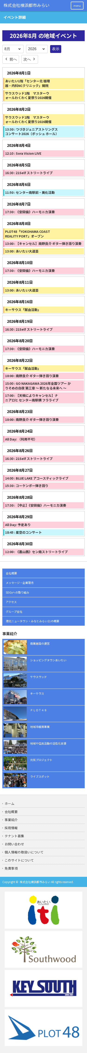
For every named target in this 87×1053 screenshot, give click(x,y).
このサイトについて (19, 860)
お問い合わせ (14, 844)
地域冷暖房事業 (40, 727)
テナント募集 (14, 835)
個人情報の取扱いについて (24, 852)
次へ (27, 59)
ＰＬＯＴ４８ (38, 710)
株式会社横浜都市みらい (35, 882)
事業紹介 (11, 819)
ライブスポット (40, 776)
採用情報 (11, 827)
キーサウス (37, 693)
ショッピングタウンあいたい (48, 660)
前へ (13, 59)
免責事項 (11, 868)
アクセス (11, 602)
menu (77, 5)
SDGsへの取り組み (17, 592)
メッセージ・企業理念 (20, 583)
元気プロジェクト (41, 760)
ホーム (9, 803)
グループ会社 (14, 611)
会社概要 (11, 573)
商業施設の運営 (40, 643)
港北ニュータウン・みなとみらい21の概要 (32, 621)
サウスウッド (38, 677)
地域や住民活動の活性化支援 (48, 743)
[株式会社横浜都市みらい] (26, 5)
